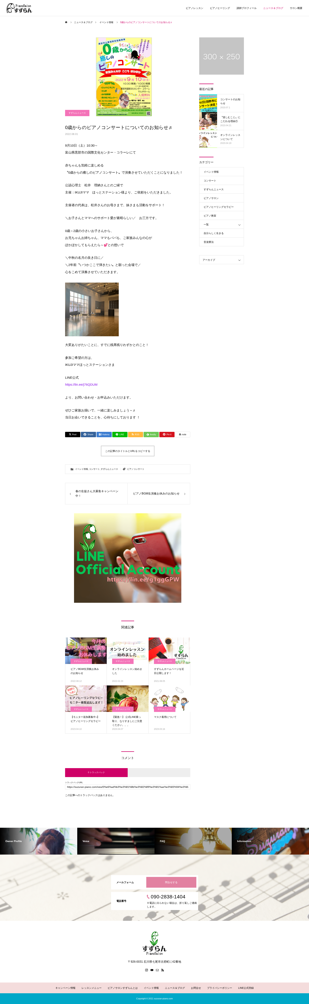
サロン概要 (296, 8)
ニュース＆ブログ (273, 8)
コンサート (94, 469)
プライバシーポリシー (219, 987)
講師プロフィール (247, 8)
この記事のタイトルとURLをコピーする (127, 451)
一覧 (206, 224)
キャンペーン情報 (65, 987)
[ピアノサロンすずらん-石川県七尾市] (19, 8)
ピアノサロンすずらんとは (123, 987)
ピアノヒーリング (220, 8)
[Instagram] (146, 970)
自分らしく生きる (214, 233)
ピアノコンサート (135, 469)
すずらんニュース (77, 113)
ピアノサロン (211, 198)
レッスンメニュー (92, 987)
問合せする (171, 882)
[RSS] (162, 970)
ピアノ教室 (210, 215)
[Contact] (157, 970)
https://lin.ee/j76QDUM (81, 384)
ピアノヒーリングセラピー (219, 206)
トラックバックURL (74, 783)
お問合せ (196, 987)
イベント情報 (81, 469)
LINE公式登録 (246, 987)
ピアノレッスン (194, 8)
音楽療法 (209, 242)
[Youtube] (152, 970)
